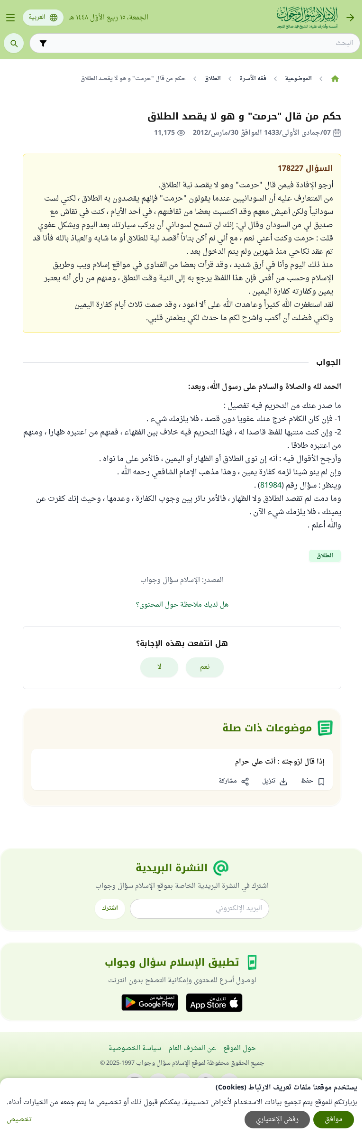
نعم (205, 667)
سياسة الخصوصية (135, 1048)
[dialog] (182, 1106)
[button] (313, 781)
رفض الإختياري (277, 1119)
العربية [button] (37, 17)
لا (159, 667)
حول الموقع (239, 1048)
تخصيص (19, 1120)
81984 (271, 486)
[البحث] (14, 43)
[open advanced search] (43, 43)
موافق (334, 1119)
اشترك (110, 908)
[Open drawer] (10, 17)
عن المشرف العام (192, 1048)
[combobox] (201, 43)
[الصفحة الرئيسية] (335, 78)
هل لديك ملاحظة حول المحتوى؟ (182, 605)
